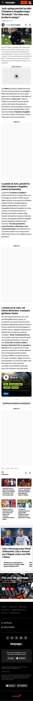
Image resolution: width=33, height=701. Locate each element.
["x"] (16, 589)
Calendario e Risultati (16, 384)
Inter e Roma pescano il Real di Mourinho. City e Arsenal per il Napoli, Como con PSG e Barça (16, 552)
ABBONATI (24, 2)
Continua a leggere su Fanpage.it (16, 403)
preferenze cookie (14, 613)
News (5, 384)
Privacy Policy (23, 607)
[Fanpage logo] (11, 2)
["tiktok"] (3, 589)
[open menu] (2, 2)
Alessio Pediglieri (15, 25)
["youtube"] (12, 589)
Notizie (8, 468)
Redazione (4, 613)
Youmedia (4, 607)
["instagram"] (7, 589)
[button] (30, 25)
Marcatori (15, 387)
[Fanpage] (16, 644)
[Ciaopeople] (16, 696)
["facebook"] (20, 589)
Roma (12, 468)
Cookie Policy (5, 610)
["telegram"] (24, 589)
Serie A (14, 377)
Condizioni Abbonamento (18, 610)
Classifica (7, 387)
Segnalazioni (13, 607)
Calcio (3, 468)
